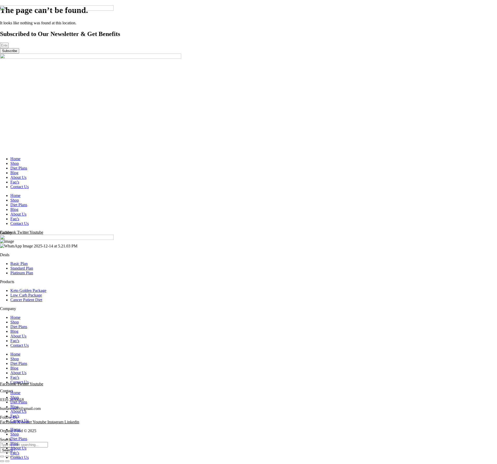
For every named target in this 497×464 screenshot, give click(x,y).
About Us (18, 177)
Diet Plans (18, 168)
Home (15, 159)
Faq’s (14, 182)
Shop (14, 163)
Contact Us (19, 187)
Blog (14, 173)
